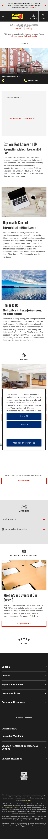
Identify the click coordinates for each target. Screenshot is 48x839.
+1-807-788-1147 (32, 80)
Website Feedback (24, 718)
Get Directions (24, 481)
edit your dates (16, 36)
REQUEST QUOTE (24, 624)
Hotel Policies (29, 118)
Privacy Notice (27, 800)
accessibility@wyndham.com (11, 807)
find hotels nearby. (30, 36)
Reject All (24, 424)
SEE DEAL (32, 8)
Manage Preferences (24, 443)
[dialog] (24, 419)
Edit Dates (18, 29)
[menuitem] (3, 16)
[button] (2, 6)
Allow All (24, 416)
